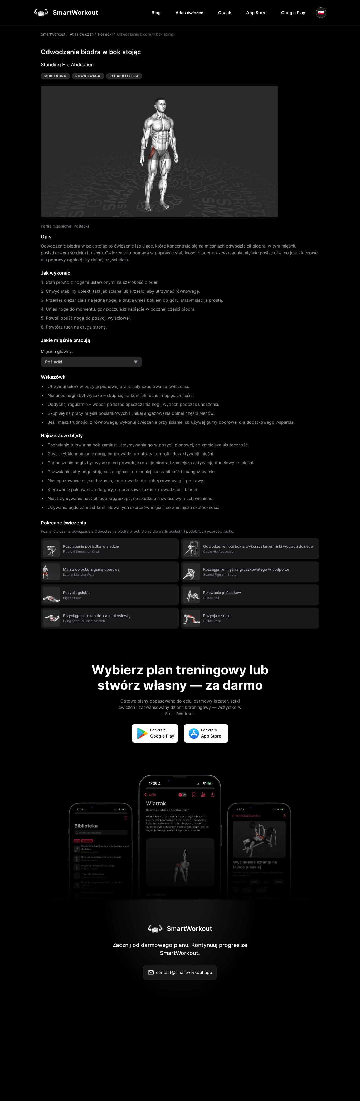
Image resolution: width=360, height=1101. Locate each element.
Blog (156, 12)
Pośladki (105, 34)
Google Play (293, 12)
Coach (224, 12)
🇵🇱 (321, 12)
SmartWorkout (53, 34)
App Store (256, 12)
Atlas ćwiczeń (189, 12)
